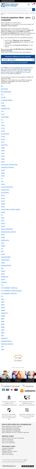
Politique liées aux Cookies (9, 451)
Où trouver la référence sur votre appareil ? (14, 62)
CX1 (2, 94)
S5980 (3, 246)
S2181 (3, 139)
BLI (2, 86)
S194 (2, 114)
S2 (2, 120)
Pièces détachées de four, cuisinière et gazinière (15, 432)
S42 (2, 181)
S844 (2, 321)
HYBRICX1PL (5, 108)
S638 (2, 274)
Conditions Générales (8, 448)
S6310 (3, 271)
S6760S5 (4, 282)
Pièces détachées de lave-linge (10, 428)
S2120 (3, 131)
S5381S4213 (5, 240)
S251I (3, 162)
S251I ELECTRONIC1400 (9, 165)
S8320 (3, 310)
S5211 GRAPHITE (7, 229)
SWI (2, 335)
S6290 (3, 263)
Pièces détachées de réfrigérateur (11, 431)
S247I (3, 156)
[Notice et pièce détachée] (3, 5)
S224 (2, 142)
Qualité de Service (7, 453)
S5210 (3, 223)
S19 (2, 111)
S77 (2, 285)
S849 (2, 330)
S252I (3, 170)
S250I (3, 159)
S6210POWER (5, 257)
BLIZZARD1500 (6, 92)
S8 (2, 296)
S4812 (3, 212)
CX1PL (3, 97)
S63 (2, 268)
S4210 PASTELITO (7, 187)
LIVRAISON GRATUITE (7, 1)
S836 (2, 319)
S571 (2, 243)
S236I (3, 148)
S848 (2, 327)
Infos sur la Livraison (8, 441)
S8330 (3, 316)
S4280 (3, 204)
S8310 (3, 307)
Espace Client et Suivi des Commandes (13, 438)
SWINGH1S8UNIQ (7, 344)
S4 (2, 179)
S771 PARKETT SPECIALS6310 (11, 291)
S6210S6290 (5, 260)
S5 (2, 215)
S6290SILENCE (6, 265)
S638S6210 (4, 277)
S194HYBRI (5, 117)
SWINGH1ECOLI (6, 341)
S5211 (3, 226)
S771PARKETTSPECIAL (9, 293)
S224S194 (4, 145)
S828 (2, 305)
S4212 (3, 198)
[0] (33, 5)
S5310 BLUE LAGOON (8, 232)
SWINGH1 (4, 338)
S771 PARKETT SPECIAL (9, 288)
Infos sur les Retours (8, 454)
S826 (2, 302)
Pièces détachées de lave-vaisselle (12, 426)
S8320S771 (4, 313)
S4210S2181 (5, 190)
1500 (2, 349)
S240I (3, 151)
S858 (2, 333)
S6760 (3, 279)
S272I (3, 176)
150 (2, 347)
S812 (2, 299)
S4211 (3, 195)
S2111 (3, 128)
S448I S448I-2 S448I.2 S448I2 (10, 209)
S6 (2, 249)
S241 (2, 153)
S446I (3, 207)
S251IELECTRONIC (7, 167)
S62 (2, 251)
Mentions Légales (7, 450)
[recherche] (33, 9)
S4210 (3, 184)
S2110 (3, 125)
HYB (2, 103)
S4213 (3, 201)
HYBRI (3, 106)
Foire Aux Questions (7, 439)
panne (25, 67)
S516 (2, 221)
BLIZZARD (4, 89)
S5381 (3, 237)
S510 (2, 218)
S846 (2, 324)
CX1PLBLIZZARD (6, 100)
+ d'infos (25, 459)
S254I (3, 173)
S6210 (3, 254)
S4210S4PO (5, 193)
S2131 (3, 136)
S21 (2, 122)
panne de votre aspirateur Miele (17, 70)
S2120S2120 (5, 134)
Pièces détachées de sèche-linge (11, 429)
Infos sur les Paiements (8, 442)
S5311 (3, 235)
